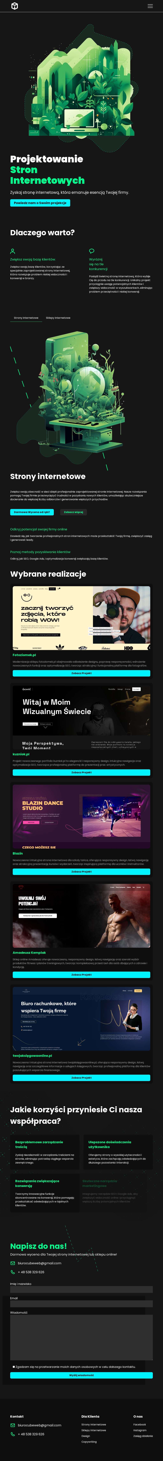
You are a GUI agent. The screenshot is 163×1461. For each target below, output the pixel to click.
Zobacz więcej (73, 512)
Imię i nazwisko (20, 1284)
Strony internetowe (26, 318)
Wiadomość (19, 1313)
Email (14, 1298)
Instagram (139, 1430)
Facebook (139, 1424)
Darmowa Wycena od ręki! (32, 512)
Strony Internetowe (94, 1424)
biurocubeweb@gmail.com (39, 1425)
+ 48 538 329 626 (31, 1272)
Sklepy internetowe (58, 318)
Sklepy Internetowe (94, 1430)
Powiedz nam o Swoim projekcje (40, 203)
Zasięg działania (143, 1436)
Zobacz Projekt (81, 673)
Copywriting (89, 1442)
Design (86, 1436)
